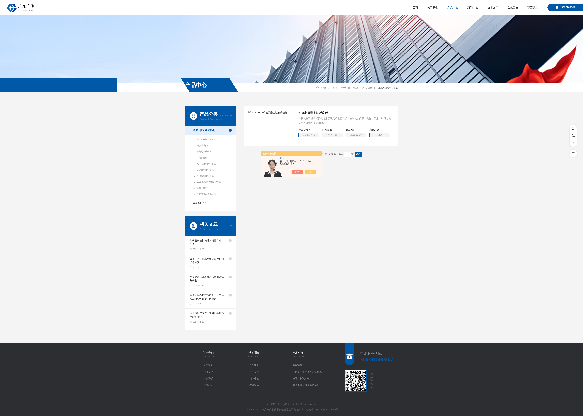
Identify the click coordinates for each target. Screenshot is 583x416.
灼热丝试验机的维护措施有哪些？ (205, 242)
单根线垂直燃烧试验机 (315, 112)
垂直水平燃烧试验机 (206, 139)
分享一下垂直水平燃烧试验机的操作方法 (207, 260)
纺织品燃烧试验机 (205, 170)
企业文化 (208, 372)
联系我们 (532, 7)
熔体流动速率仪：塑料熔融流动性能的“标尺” (207, 315)
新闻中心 (472, 7)
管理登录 (297, 404)
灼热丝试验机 (203, 145)
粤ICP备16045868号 (327, 409)
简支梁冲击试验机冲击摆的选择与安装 (207, 279)
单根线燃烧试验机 (205, 176)
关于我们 (432, 7)
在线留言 (512, 7)
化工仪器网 (284, 404)
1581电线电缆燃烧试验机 (209, 182)
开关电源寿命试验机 (206, 194)
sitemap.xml (311, 404)
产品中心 (452, 7)
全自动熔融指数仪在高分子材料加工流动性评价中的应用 (207, 297)
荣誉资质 (208, 378)
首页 (415, 7)
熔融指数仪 (299, 365)
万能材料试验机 (301, 378)
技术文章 (492, 7)
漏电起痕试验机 (204, 151)
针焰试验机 (202, 157)
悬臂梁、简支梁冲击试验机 (307, 372)
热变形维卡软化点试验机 (306, 385)
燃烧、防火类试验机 (364, 88)
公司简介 (208, 365)
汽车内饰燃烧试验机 (206, 163)
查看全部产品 (200, 203)
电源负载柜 (202, 188)
